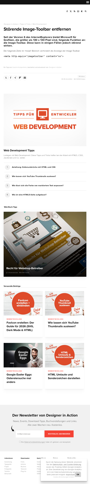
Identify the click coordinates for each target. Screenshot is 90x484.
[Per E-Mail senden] (24, 77)
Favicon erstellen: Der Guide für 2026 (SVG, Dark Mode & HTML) (20, 326)
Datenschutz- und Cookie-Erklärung (67, 464)
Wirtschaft (7, 474)
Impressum (70, 475)
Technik (7, 471)
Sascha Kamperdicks (20, 67)
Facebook (67, 11)
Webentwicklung (14, 319)
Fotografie (7, 469)
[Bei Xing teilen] (15, 77)
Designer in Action (16, 10)
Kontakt (78, 11)
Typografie (7, 464)
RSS (74, 11)
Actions (23, 464)
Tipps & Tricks (25, 24)
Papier (6, 467)
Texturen (24, 469)
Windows (82, 76)
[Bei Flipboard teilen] (20, 77)
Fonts (22, 462)
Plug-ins (23, 471)
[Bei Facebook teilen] (10, 77)
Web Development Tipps (19, 150)
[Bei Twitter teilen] (6, 77)
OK (78, 474)
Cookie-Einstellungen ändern (63, 477)
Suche (86, 11)
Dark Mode (82, 11)
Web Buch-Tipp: (10, 207)
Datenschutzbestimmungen (34, 442)
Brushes (23, 467)
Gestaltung (8, 462)
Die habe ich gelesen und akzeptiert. (46, 442)
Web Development (40, 24)
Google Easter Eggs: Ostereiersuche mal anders (19, 378)
